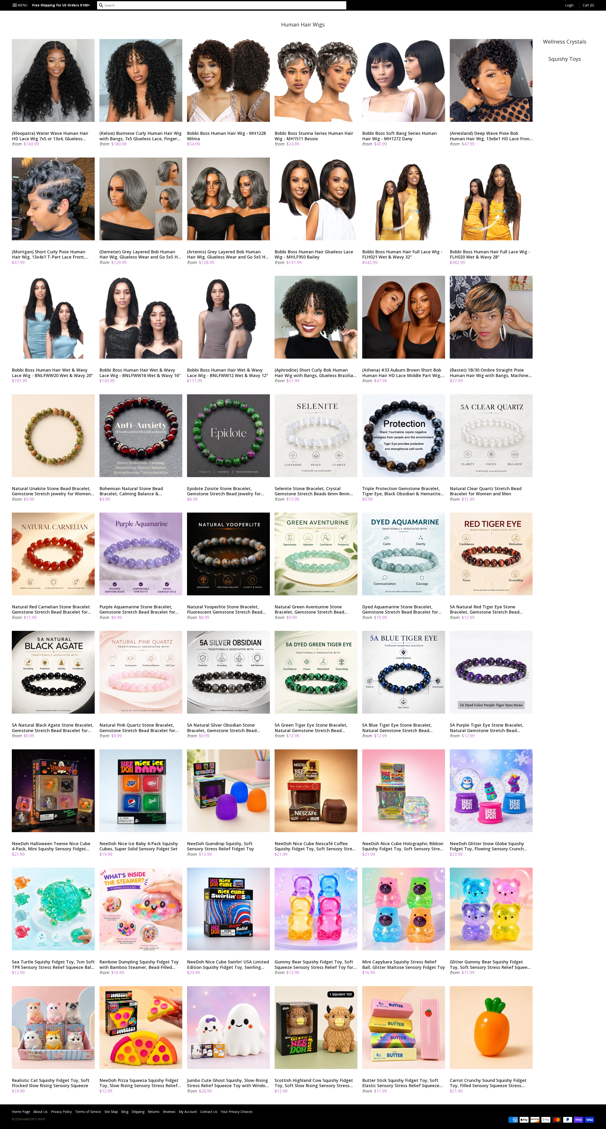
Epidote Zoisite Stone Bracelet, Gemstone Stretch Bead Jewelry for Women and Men (224, 491)
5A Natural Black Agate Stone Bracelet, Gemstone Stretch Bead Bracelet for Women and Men (53, 727)
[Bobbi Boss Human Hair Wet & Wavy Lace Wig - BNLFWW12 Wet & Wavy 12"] (228, 317)
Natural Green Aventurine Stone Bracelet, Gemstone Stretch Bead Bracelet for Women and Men (309, 609)
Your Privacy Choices (237, 1111)
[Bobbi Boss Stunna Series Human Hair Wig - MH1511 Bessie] (316, 80)
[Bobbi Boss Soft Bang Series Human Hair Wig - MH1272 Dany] (403, 80)
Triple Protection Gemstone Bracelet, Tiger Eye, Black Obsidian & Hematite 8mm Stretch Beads (401, 491)
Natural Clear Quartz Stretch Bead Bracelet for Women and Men (485, 491)
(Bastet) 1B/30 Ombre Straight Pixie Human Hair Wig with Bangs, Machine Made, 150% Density (489, 372)
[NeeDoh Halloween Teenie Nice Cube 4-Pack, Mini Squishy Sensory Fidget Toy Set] (53, 790)
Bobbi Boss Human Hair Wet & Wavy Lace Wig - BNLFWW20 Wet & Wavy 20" (52, 372)
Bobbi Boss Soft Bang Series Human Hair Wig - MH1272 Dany (399, 136)
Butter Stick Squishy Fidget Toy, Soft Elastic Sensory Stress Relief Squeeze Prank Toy (400, 1083)
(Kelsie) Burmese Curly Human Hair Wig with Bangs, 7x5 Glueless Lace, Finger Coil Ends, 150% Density (140, 136)
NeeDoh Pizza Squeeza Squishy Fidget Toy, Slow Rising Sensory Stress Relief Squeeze (138, 1083)
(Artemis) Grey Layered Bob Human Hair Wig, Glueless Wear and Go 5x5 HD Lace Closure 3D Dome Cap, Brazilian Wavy (227, 254)
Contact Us (208, 1111)
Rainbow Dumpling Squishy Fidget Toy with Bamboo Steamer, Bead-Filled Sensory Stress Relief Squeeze (139, 964)
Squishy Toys (564, 58)
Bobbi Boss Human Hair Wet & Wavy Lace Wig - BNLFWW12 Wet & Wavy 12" (227, 372)
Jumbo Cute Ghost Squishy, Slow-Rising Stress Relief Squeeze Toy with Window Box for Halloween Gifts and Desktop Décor (228, 1083)
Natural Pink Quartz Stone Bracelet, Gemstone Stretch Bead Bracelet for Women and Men (137, 727)
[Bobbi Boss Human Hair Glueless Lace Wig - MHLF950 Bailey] (316, 199)
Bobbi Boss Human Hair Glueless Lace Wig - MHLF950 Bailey (314, 254)
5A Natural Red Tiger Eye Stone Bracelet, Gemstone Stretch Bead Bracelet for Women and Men (484, 609)
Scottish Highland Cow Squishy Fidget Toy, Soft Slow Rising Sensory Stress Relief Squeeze (314, 1083)
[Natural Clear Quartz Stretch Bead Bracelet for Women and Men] (491, 435)
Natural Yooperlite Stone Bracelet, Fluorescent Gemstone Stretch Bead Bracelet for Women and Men (224, 609)
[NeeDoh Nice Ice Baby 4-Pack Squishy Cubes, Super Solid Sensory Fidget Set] (140, 790)
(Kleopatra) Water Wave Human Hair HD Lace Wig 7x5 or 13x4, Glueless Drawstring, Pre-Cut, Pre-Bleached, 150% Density (50, 136)
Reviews (169, 1111)
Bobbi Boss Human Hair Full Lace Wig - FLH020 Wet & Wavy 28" (490, 254)
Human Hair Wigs (303, 24)
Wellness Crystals (564, 41)
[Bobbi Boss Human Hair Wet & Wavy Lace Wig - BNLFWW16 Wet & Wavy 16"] (140, 317)
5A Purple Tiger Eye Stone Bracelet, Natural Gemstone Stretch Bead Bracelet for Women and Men (486, 727)
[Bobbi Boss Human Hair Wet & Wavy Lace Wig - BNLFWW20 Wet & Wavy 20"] (53, 317)
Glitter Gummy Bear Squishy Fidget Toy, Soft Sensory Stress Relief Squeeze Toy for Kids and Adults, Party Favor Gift (491, 964)
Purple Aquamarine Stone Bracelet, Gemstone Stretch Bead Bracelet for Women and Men (137, 609)
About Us (40, 1111)
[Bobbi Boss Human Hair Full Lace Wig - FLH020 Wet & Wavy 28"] (491, 199)
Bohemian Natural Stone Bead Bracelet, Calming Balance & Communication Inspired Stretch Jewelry (133, 491)
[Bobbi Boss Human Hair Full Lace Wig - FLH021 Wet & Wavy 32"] (403, 199)
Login (569, 5)
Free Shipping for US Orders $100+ (61, 5)
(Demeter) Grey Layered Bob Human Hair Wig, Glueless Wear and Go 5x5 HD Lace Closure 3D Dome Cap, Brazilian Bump (140, 254)
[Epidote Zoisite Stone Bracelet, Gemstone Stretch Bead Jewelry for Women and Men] (228, 435)
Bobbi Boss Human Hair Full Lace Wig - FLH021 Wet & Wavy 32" (402, 254)
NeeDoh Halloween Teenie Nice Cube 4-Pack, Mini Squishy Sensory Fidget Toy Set (51, 846)
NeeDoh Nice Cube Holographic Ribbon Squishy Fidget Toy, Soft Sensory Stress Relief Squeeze (403, 846)
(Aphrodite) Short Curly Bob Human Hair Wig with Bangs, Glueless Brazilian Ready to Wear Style (315, 372)
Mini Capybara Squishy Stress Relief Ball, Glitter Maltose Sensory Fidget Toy (403, 964)
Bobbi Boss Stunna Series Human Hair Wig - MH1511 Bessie (314, 136)
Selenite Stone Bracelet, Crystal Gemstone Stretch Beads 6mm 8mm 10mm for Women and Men (312, 491)
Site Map (111, 1111)
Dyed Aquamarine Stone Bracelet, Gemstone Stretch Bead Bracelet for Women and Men (400, 609)
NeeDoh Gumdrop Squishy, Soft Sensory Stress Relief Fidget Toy (220, 846)
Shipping (138, 1111)
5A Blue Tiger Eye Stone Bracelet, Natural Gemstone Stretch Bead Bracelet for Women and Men (397, 727)
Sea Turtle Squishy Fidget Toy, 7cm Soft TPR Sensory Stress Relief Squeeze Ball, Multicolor (53, 964)
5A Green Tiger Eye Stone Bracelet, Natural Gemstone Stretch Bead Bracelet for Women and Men (311, 727)
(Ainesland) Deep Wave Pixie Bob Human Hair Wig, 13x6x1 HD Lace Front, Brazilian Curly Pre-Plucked (491, 136)
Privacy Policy (61, 1111)
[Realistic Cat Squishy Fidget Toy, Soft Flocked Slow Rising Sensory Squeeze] (53, 1027)
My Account (188, 1111)
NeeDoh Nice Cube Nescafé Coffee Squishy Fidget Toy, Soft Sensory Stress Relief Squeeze (315, 846)
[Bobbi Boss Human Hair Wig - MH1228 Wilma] (228, 80)
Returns (154, 1111)
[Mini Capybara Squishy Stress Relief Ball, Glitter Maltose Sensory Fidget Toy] (403, 909)
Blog (124, 1111)
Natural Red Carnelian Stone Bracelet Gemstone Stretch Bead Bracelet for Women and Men (51, 609)
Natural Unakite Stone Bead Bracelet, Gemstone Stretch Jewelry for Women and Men (51, 491)
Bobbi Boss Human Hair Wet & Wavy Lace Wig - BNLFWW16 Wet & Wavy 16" (140, 372)
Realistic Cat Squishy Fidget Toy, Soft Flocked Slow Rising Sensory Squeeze (50, 1083)
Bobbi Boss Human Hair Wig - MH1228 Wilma (226, 136)
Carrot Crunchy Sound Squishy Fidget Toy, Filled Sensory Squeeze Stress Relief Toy (488, 1083)
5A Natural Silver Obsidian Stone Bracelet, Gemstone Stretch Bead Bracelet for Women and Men (222, 727)
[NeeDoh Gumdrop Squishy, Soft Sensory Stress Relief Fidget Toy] (228, 790)
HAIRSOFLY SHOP (33, 1119)
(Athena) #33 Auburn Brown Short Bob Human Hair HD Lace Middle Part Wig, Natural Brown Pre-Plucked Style (401, 372)
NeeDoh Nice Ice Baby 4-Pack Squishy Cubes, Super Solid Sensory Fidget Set (138, 846)
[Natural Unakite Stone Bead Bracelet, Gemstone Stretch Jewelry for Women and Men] (53, 435)
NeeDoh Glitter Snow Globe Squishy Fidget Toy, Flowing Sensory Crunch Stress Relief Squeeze (487, 846)
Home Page (21, 1111)
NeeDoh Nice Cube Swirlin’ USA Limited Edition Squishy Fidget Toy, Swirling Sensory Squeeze (228, 964)
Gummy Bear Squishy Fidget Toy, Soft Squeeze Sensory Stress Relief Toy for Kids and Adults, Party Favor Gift (314, 964)
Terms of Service (88, 1111)
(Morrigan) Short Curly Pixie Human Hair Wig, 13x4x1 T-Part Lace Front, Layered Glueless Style (48, 254)
